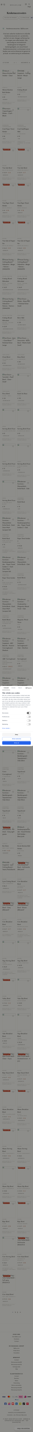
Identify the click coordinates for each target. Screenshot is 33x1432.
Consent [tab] (6, 688)
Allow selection (16, 738)
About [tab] (20, 688)
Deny (16, 734)
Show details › (6, 728)
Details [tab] (13, 688)
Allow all (16, 743)
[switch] (29, 713)
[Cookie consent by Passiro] (29, 688)
